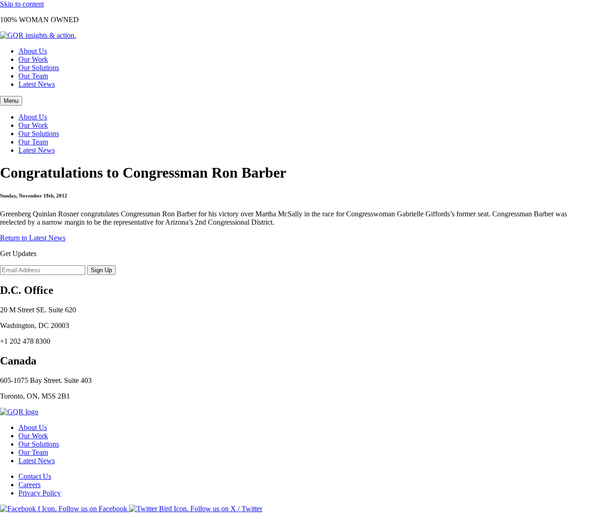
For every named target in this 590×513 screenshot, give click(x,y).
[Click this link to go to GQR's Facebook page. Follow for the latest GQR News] (64, 509)
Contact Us (34, 476)
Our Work (33, 59)
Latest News (36, 84)
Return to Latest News (32, 238)
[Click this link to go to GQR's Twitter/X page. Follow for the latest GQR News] (195, 509)
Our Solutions (38, 68)
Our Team (33, 76)
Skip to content (22, 4)
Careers (29, 485)
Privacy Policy (39, 493)
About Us (32, 51)
